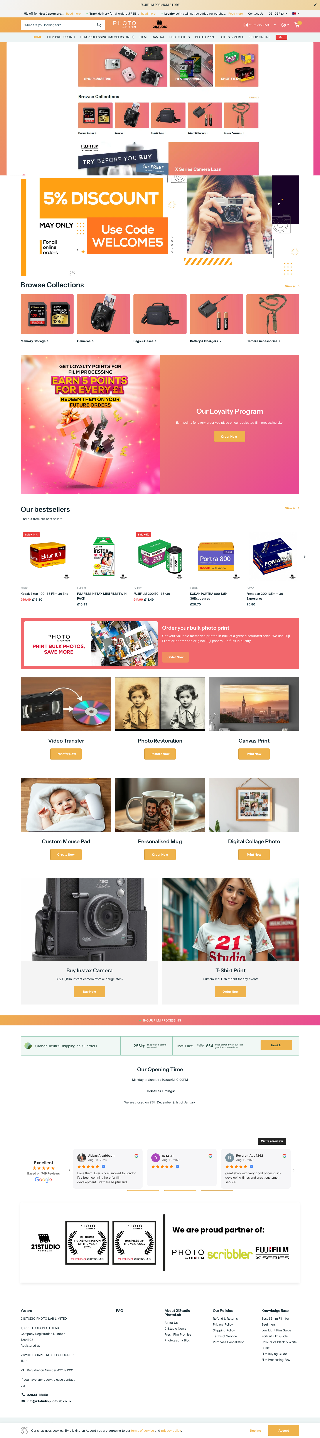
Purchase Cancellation (228, 1342)
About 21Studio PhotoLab (177, 1312)
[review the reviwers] (136, 1155)
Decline (255, 1430)
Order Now (229, 436)
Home (37, 37)
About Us (171, 1322)
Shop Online (259, 37)
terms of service (142, 1430)
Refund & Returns (225, 1318)
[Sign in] (285, 25)
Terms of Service (225, 1336)
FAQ (119, 1310)
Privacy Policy (223, 1324)
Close (315, 5)
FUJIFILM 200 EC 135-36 (151, 593)
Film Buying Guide (274, 1354)
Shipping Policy (224, 1330)
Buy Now (89, 991)
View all (291, 286)
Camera (158, 37)
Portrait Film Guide (274, 1336)
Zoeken (99, 25)
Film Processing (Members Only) (107, 37)
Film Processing (61, 37)
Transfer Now (66, 754)
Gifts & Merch (232, 37)
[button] (304, 556)
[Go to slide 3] (217, 1190)
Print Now (254, 754)
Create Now (66, 854)
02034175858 (37, 1395)
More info (276, 1045)
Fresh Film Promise (178, 1334)
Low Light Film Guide (276, 1330)
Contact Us (255, 13)
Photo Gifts (179, 37)
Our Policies (223, 1310)
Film (143, 37)
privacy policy (171, 1430)
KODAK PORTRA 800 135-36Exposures (208, 596)
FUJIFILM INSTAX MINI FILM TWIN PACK (101, 596)
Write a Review (272, 1141)
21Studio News (175, 1328)
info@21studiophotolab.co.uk (49, 1401)
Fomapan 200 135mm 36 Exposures (264, 596)
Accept (283, 1430)
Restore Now (160, 754)
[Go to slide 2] (180, 1190)
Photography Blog (177, 1340)
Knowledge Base (275, 1310)
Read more (73, 13)
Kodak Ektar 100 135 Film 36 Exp (44, 593)
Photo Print (205, 37)
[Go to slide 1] (143, 1190)
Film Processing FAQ (275, 1360)
